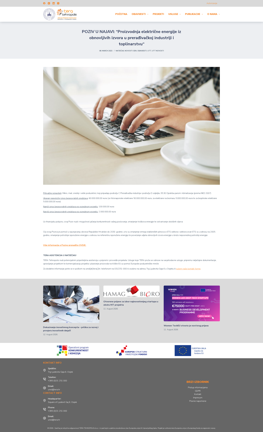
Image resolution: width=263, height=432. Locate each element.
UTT (149, 51)
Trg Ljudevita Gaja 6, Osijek (60, 372)
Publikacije (192, 14)
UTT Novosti (158, 51)
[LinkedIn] (53, 3)
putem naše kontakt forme (188, 268)
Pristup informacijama (198, 387)
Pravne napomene (197, 401)
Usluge (173, 14)
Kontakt (197, 394)
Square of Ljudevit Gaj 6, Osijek (62, 402)
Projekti (158, 14)
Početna (121, 14)
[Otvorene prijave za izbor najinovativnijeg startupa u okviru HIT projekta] (131, 291)
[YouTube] (49, 3)
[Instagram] (58, 3)
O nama (212, 14)
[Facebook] (44, 3)
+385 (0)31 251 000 (57, 380)
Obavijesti (139, 14)
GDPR (198, 391)
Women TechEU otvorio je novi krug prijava (186, 325)
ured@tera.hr (54, 389)
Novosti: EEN (131, 51)
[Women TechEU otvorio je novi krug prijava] (192, 303)
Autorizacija (212, 3)
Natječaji (120, 51)
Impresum (197, 397)
